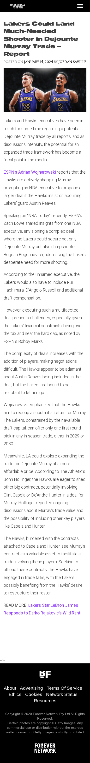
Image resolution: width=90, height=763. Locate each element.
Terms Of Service (64, 688)
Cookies (33, 694)
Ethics (15, 694)
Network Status (62, 694)
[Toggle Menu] (80, 6)
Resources (45, 700)
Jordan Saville (72, 62)
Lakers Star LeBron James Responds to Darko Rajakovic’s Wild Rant (42, 609)
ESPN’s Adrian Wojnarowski (30, 172)
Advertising (31, 688)
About (10, 688)
